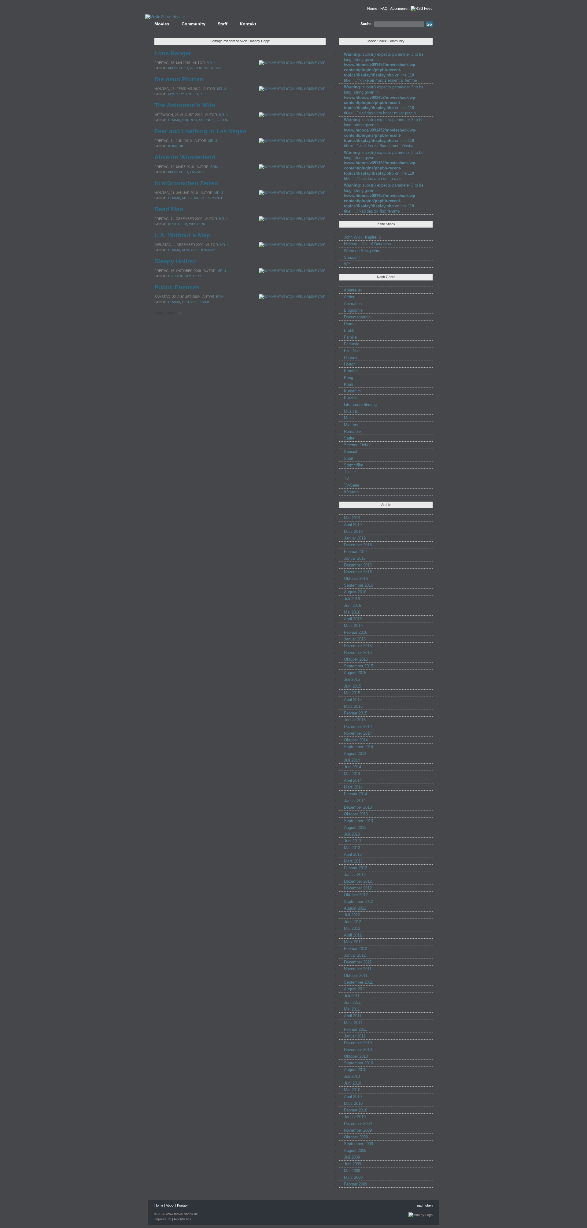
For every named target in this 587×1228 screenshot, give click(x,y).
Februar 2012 (355, 948)
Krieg (187, 198)
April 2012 (353, 935)
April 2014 (353, 780)
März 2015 (353, 706)
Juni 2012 (352, 921)
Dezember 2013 (358, 807)
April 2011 (352, 1016)
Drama (174, 120)
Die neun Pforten (178, 79)
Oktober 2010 (356, 1056)
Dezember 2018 (358, 545)
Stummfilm (353, 465)
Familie (350, 337)
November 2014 (358, 733)
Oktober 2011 (355, 975)
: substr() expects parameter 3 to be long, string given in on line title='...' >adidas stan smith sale (383, 165)
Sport (348, 458)
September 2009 (358, 1143)
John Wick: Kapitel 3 (362, 237)
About (170, 1205)
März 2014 (353, 787)
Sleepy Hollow (175, 261)
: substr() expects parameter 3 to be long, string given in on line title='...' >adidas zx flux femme (383, 198)
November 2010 (358, 1049)
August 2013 (355, 827)
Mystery (176, 94)
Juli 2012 (352, 915)
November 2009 (358, 1130)
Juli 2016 (352, 598)
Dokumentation (357, 317)
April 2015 (353, 699)
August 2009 (355, 1150)
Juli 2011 (352, 995)
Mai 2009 (352, 1170)
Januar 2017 (355, 558)
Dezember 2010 (358, 1043)
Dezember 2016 (358, 565)
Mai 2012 (352, 928)
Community (193, 23)
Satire (349, 438)
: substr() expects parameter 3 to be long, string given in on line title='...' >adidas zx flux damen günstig (383, 132)
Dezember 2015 (358, 646)
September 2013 (358, 820)
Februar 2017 (355, 551)
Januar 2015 (355, 720)
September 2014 (358, 746)
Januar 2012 (355, 955)
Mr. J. (211, 63)
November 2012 (358, 888)
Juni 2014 (352, 767)
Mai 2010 (352, 1090)
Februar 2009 (355, 1184)
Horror (189, 120)
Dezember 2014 (358, 726)
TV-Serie (351, 485)
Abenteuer (178, 68)
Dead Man (168, 209)
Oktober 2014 (356, 740)
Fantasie (197, 172)
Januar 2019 (355, 538)
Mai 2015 (352, 693)
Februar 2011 (355, 1029)
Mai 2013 (352, 847)
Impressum (162, 1219)
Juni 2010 (352, 1083)
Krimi (204, 302)
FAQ (383, 8)
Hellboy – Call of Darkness (367, 244)
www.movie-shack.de (182, 1214)
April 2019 (353, 524)
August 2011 (355, 989)
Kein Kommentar (310, 63)
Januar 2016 (355, 639)
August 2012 (355, 908)
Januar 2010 (355, 1117)
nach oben (425, 1205)
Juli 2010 (352, 1076)
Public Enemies (177, 287)
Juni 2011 (352, 1002)
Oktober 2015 (356, 659)
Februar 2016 (355, 632)
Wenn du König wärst (363, 250)
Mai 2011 (352, 1009)
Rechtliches (182, 1219)
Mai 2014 (352, 773)
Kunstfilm (177, 224)
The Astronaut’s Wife (184, 105)
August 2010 (355, 1069)
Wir (347, 264)
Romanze (214, 198)
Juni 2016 (352, 605)
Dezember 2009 (358, 1123)
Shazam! (352, 257)
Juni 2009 (352, 1164)
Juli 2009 (352, 1157)
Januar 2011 (354, 1036)
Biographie (353, 310)
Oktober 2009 (356, 1137)
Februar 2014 (355, 794)
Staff (222, 23)
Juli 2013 (352, 834)
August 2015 (355, 672)
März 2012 (353, 942)
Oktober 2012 (356, 894)
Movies (161, 23)
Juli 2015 (352, 679)
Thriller (194, 94)
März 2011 (353, 1022)
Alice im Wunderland (184, 157)
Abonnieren (400, 8)
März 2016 (353, 625)
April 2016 (353, 619)
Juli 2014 (352, 760)
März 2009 (353, 1177)
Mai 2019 (352, 518)
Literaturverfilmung (360, 404)
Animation (353, 303)
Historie (190, 302)
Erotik (349, 330)
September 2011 (358, 982)
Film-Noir (352, 350)
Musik (199, 198)
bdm (214, 167)
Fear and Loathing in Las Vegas (200, 131)
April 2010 (353, 1096)
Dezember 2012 (358, 881)
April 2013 (353, 854)
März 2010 (353, 1103)
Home (372, 8)
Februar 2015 (355, 713)
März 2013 (353, 861)
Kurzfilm (351, 397)
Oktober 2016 (356, 578)
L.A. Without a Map (182, 235)
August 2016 (355, 592)
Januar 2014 (355, 800)
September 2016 (358, 585)
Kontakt (248, 23)
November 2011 (357, 968)
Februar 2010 (355, 1110)
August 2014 (355, 753)
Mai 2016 (352, 612)
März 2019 (353, 531)
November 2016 (358, 571)
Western (212, 68)
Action (196, 68)
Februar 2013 (355, 868)
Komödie (176, 146)
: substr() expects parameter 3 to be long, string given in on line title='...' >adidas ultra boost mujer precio (383, 100)
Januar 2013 (355, 874)
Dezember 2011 (357, 962)
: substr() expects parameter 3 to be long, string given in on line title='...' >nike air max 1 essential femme (383, 67)
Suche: (366, 24)
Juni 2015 (352, 686)
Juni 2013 (352, 841)
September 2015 (358, 666)
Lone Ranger (172, 53)
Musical (351, 411)
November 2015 (358, 652)
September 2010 (358, 1063)
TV (346, 478)
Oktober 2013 (356, 814)
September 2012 (358, 901)
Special (350, 451)
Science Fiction (213, 120)
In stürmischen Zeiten (186, 183)
